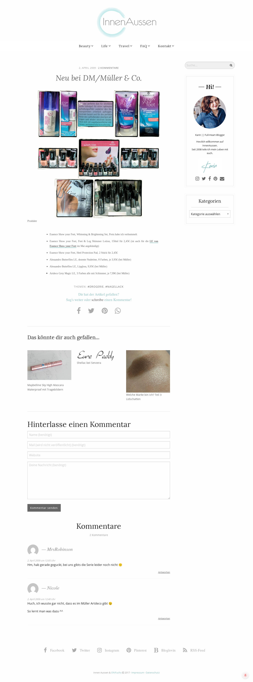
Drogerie (96, 286)
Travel (124, 46)
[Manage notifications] (245, 675)
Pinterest (140, 650)
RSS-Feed (197, 650)
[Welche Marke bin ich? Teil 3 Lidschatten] (148, 371)
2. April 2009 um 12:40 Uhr (41, 599)
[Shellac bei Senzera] (99, 355)
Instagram (111, 650)
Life (104, 46)
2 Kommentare (108, 67)
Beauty (85, 46)
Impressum (138, 672)
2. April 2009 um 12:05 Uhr (41, 560)
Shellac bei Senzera (89, 363)
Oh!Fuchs (116, 672)
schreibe (97, 299)
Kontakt (164, 46)
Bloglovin (168, 650)
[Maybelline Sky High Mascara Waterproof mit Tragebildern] (49, 365)
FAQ (143, 46)
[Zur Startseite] (126, 22)
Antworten (164, 572)
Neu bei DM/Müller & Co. (99, 78)
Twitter (84, 650)
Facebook (56, 650)
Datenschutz (153, 672)
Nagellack (115, 286)
